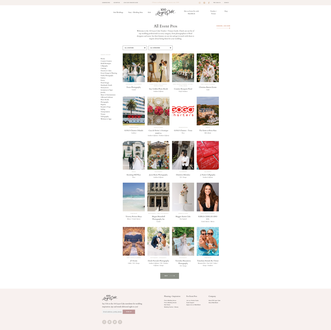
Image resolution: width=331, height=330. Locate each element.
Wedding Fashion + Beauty (171, 307)
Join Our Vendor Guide (131, 2)
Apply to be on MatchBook (193, 305)
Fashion (103, 78)
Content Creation (106, 61)
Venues (103, 114)
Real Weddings (118, 12)
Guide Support (190, 302)
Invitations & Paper (107, 90)
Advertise (117, 2)
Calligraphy (104, 66)
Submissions (106, 2)
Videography (105, 116)
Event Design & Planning (109, 73)
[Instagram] (200, 2)
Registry (103, 104)
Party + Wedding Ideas (135, 12)
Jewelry (103, 92)
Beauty (103, 58)
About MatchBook (213, 302)
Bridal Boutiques (106, 63)
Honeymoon (105, 87)
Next (166, 275)
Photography (105, 102)
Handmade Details (106, 85)
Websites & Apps (106, 119)
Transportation (105, 112)
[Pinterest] (204, 2)
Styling (103, 109)
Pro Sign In (216, 2)
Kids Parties (167, 305)
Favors (103, 80)
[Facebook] (209, 2)
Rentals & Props (106, 107)
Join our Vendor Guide (192, 300)
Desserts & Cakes (106, 71)
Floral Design (105, 83)
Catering (103, 68)
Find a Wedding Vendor (170, 302)
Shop (226, 11)
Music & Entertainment (108, 95)
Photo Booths (105, 99)
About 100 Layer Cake (214, 300)
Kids (149, 12)
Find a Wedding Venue (170, 300)
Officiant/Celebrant (107, 97)
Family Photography (107, 75)
